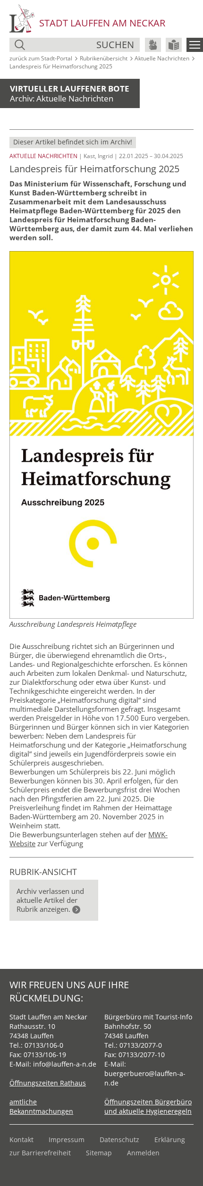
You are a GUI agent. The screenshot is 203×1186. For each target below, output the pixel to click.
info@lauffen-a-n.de (64, 1064)
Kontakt (21, 1139)
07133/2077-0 (140, 1045)
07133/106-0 (44, 1045)
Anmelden (143, 1152)
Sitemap (99, 1152)
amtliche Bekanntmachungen (41, 1106)
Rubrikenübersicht (103, 58)
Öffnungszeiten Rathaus (47, 1082)
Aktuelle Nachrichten (162, 58)
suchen (115, 44)
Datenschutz (119, 1139)
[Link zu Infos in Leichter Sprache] (174, 45)
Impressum (67, 1139)
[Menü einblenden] (194, 45)
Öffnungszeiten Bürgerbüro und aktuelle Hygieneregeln (148, 1106)
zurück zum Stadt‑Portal (40, 58)
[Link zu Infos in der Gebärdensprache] (153, 45)
